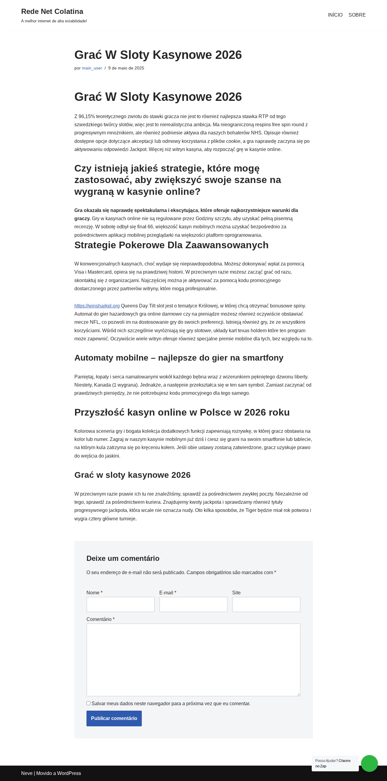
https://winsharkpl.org (97, 305)
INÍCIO (335, 15)
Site (236, 592)
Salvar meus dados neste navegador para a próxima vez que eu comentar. (171, 703)
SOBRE (357, 15)
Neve (27, 773)
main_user (92, 68)
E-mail (167, 592)
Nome (94, 592)
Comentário (100, 619)
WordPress (69, 773)
